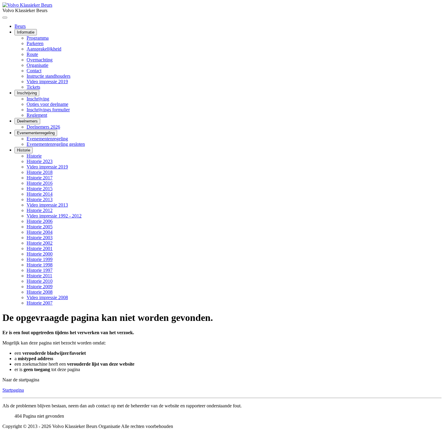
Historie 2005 (40, 226)
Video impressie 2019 (47, 81)
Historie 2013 (40, 199)
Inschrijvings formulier (48, 109)
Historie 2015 (40, 188)
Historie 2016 (40, 183)
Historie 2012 (40, 210)
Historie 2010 (40, 281)
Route (32, 54)
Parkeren (35, 43)
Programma (38, 38)
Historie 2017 (40, 177)
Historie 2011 (39, 275)
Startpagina (13, 390)
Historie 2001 (40, 248)
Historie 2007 (40, 302)
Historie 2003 (40, 237)
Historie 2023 (40, 161)
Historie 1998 (40, 264)
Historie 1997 (40, 270)
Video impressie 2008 (47, 297)
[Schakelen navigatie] (4, 17)
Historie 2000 (40, 253)
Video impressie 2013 (47, 204)
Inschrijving (27, 93)
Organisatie (37, 65)
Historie (23, 150)
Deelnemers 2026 (43, 126)
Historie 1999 (40, 259)
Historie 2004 (40, 232)
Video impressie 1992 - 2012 (54, 215)
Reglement (37, 115)
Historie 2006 (40, 221)
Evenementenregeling (36, 133)
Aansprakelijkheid (44, 48)
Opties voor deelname (47, 104)
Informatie (25, 32)
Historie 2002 (40, 243)
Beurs (20, 26)
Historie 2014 (40, 194)
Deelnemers (27, 121)
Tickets (33, 87)
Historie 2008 (40, 292)
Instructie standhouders (48, 76)
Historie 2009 (40, 286)
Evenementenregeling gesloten (56, 144)
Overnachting (40, 59)
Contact (34, 70)
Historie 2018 (40, 172)
